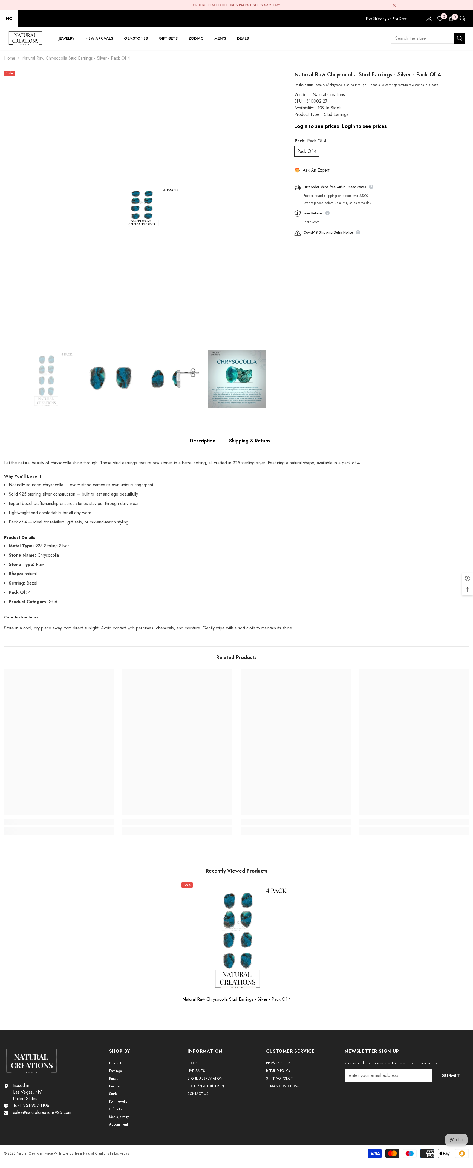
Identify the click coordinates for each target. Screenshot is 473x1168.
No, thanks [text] (240, 617)
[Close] (301, 520)
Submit (236, 604)
